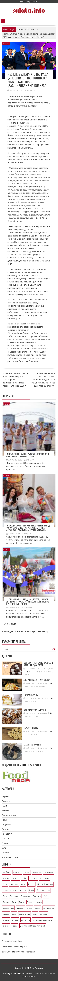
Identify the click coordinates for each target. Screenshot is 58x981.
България (37, 872)
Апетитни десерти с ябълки (37, 679)
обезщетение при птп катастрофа (18, 951)
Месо (23, 884)
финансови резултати (42, 920)
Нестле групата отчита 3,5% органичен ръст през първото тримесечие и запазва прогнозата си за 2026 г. (15, 379)
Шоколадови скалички (35, 709)
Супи (4, 848)
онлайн (15, 920)
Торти (26, 675)
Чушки (39, 902)
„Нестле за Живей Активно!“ (32, 926)
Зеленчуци (45, 878)
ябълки (42, 686)
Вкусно (27, 734)
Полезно (6, 44)
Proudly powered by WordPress (17, 973)
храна (14, 926)
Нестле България (45, 884)
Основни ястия (9, 815)
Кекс (33, 751)
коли (35, 914)
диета (29, 908)
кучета (6, 920)
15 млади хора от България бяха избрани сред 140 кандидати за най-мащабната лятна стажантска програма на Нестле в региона (28, 528)
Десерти (27, 686)
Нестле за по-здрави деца (14, 890)
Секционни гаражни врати (14, 946)
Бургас (27, 872)
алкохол (20, 908)
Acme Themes (29, 976)
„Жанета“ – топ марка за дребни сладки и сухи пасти (38, 664)
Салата (6, 902)
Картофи (14, 884)
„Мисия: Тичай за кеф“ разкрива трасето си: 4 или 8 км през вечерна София (27, 455)
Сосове (5, 843)
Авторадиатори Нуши (12, 941)
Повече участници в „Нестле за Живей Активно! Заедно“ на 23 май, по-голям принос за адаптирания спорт (43, 379)
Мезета (5, 810)
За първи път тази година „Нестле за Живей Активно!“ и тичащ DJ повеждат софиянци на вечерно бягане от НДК (27, 601)
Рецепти (34, 716)
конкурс (43, 914)
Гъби (24, 878)
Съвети (5, 852)
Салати (5, 838)
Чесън (30, 902)
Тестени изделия (10, 857)
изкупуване (24, 914)
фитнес (6, 926)
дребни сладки (35, 672)
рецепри (34, 686)
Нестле (31, 884)
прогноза (25, 920)
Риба (46, 896)
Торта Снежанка (31, 694)
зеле (14, 914)
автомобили (8, 908)
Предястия (7, 833)
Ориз (31, 890)
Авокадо (17, 872)
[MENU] (3, 21)
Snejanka (31, 90)
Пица (5, 896)
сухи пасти (47, 672)
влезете (16, 631)
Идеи (4, 805)
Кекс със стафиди (32, 744)
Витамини (48, 872)
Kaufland (7, 872)
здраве (6, 914)
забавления (48, 908)
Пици (4, 819)
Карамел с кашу (31, 727)
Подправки (7, 824)
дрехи (38, 908)
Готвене (15, 878)
